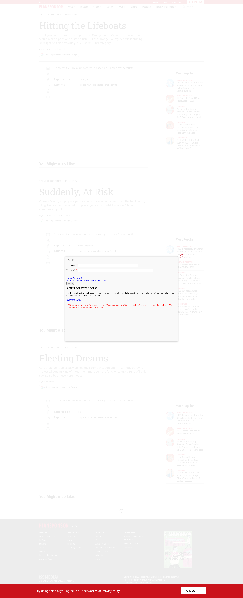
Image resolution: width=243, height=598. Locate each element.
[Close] (182, 256)
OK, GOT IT (193, 590)
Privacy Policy (111, 591)
